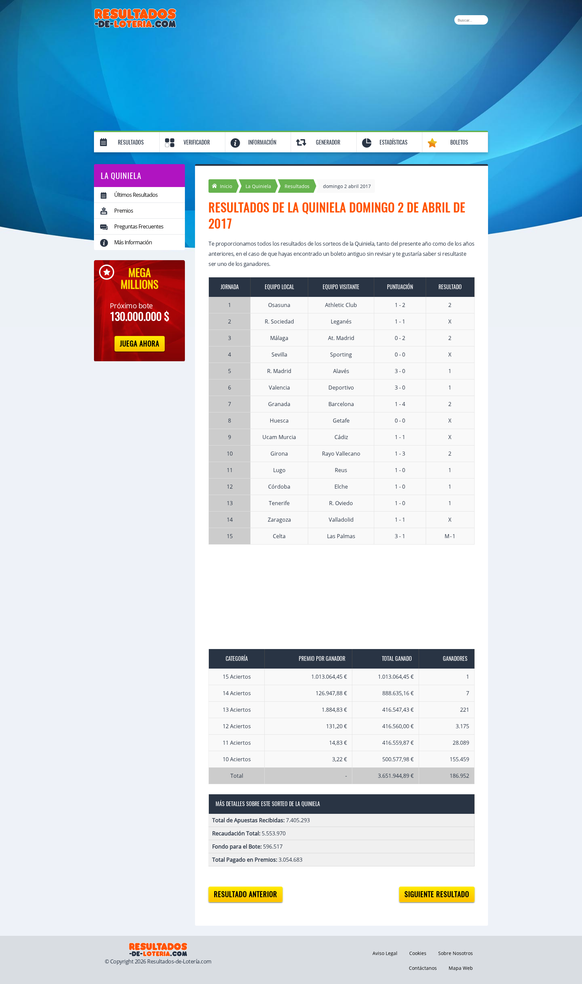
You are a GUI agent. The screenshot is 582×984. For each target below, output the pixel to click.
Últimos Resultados (136, 194)
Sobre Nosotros (455, 953)
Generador (328, 142)
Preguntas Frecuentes (138, 226)
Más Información (133, 242)
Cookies (417, 953)
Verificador (197, 142)
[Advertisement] (291, 78)
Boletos (459, 142)
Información (262, 142)
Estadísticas (394, 142)
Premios (123, 210)
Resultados (131, 142)
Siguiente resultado (437, 894)
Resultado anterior (245, 894)
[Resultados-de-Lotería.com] (135, 12)
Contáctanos (423, 968)
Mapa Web (461, 968)
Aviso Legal (385, 953)
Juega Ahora (139, 343)
